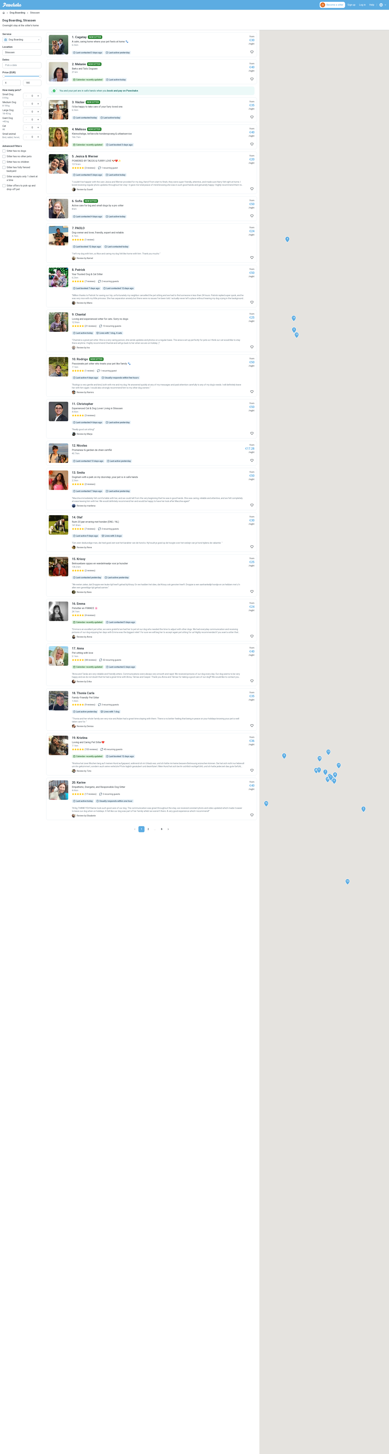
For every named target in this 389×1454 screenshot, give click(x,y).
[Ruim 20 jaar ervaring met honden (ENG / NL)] (151, 532)
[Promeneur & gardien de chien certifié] (151, 453)
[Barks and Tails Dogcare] (151, 72)
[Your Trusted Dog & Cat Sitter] (151, 286)
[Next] (168, 829)
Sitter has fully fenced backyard (18, 169)
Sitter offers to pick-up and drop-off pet (21, 187)
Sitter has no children (18, 161)
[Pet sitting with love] (151, 665)
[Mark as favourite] (252, 52)
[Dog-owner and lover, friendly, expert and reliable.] (151, 243)
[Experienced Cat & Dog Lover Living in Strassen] (151, 418)
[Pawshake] (12, 5)
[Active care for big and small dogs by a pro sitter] (151, 208)
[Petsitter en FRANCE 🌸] (151, 620)
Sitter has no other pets (19, 156)
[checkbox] (3, 151)
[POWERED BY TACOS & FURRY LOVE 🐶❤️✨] (151, 173)
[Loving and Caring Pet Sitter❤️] (151, 754)
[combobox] (21, 40)
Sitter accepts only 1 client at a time (22, 178)
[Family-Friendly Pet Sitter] (151, 709)
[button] (330, 777)
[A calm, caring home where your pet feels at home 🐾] (151, 45)
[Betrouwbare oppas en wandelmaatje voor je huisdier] (151, 575)
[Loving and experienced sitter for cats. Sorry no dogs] (151, 331)
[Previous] (135, 829)
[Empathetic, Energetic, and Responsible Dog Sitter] (151, 799)
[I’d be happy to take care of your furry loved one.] (151, 110)
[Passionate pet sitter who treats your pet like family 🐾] (151, 376)
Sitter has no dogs (16, 150)
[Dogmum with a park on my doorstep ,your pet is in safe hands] (151, 489)
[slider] (3, 76)
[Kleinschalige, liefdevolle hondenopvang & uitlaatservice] (151, 137)
